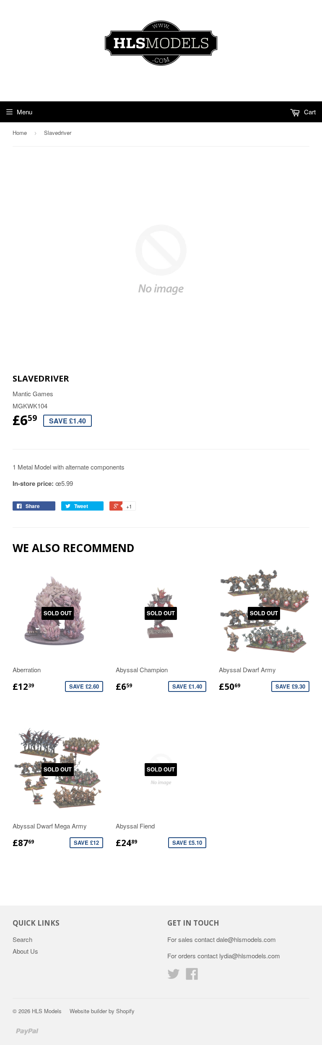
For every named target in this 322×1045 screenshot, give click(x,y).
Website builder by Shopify (102, 1011)
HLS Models (47, 1011)
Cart (309, 111)
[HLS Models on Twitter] (173, 976)
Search (22, 939)
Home (20, 133)
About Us (25, 951)
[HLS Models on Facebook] (192, 976)
